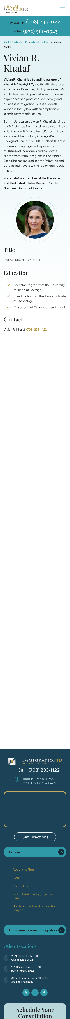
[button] (62, 6)
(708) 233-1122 (43, 21)
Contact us (20, 886)
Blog (16, 878)
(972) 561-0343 (40, 30)
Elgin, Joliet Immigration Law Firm (33, 896)
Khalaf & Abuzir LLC (15, 42)
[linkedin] (35, 992)
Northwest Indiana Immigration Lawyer (35, 908)
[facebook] (44, 992)
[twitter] (26, 992)
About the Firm (40, 42)
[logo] (35, 761)
